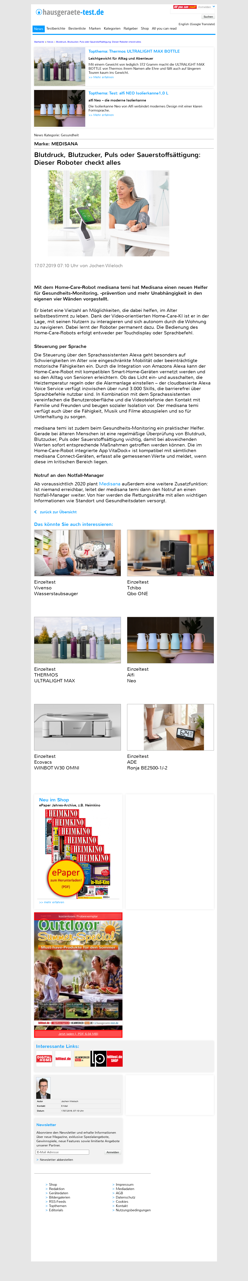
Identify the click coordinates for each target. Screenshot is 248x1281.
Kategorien (112, 28)
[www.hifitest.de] (63, 1070)
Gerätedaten (58, 1193)
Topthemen (57, 1206)
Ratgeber (131, 28)
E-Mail (64, 1106)
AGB (119, 1193)
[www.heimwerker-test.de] (82, 1070)
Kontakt (122, 1206)
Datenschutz (125, 1197)
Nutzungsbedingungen (133, 1210)
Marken (95, 28)
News (38, 29)
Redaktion (57, 1189)
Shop (145, 28)
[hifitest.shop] (115, 1070)
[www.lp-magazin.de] (98, 1070)
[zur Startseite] (74, 12)
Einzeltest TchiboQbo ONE (138, 588)
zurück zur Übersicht (58, 512)
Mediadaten (125, 1189)
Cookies (122, 1201)
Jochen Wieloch (69, 1101)
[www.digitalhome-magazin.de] (44, 1070)
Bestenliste (77, 28)
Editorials (56, 1210)
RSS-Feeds (57, 1201)
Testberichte (55, 28)
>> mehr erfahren (51, 902)
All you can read (164, 28)
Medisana (110, 484)
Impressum (124, 1184)
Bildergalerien (59, 1197)
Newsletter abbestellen (56, 1160)
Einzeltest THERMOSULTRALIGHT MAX (54, 675)
